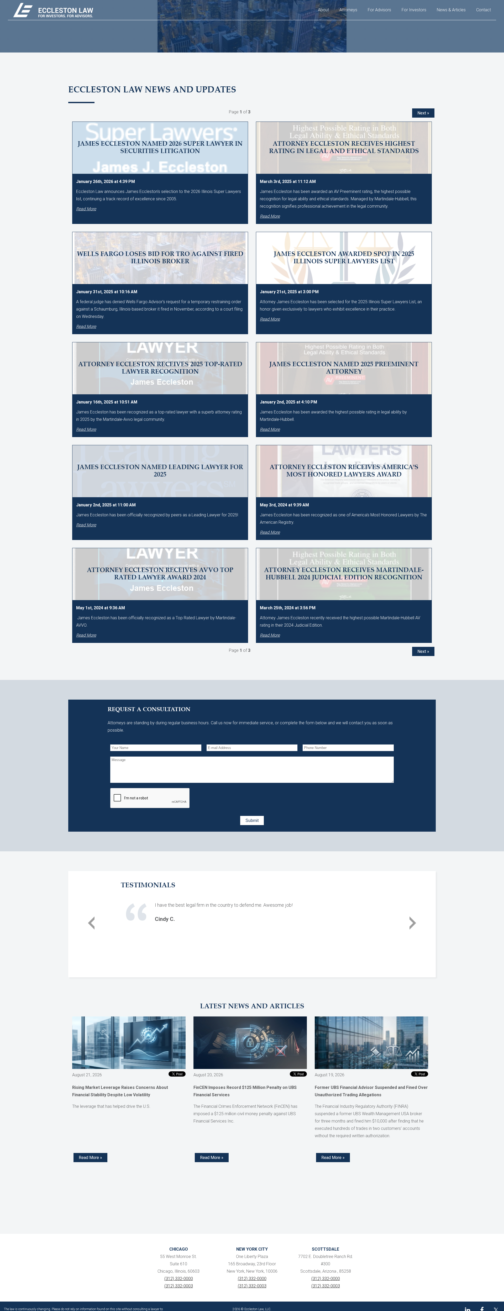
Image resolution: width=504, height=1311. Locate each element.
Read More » (90, 1157)
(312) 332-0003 (178, 1285)
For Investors (414, 9)
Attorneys (348, 9)
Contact (483, 9)
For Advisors (379, 9)
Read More (86, 208)
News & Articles (451, 9)
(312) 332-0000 (178, 1278)
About (323, 9)
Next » (423, 113)
